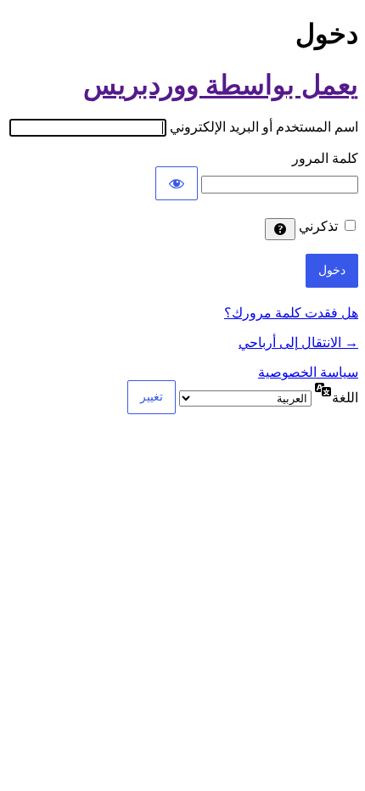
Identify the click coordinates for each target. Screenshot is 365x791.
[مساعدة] (280, 229)
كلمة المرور (325, 158)
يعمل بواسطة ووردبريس (220, 85)
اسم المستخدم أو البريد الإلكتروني (264, 127)
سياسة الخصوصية (308, 372)
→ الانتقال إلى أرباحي (298, 342)
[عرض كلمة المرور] (176, 183)
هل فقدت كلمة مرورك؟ (291, 313)
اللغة (345, 397)
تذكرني (318, 226)
